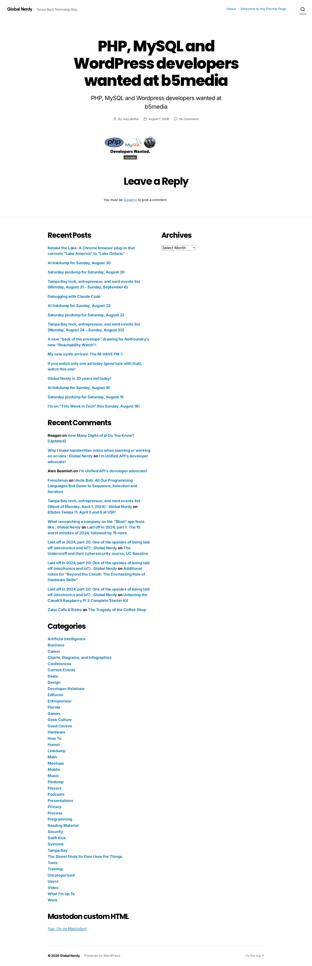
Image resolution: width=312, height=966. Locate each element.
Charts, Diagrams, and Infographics (80, 657)
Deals (53, 676)
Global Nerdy (19, 9)
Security (55, 831)
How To (54, 738)
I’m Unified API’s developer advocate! (113, 471)
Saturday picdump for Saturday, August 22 (86, 315)
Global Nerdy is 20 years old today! (79, 378)
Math (52, 757)
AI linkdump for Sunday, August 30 (79, 263)
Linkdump (57, 751)
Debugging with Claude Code (74, 296)
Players (55, 788)
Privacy (55, 806)
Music (53, 775)
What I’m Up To (61, 894)
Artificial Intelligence (67, 639)
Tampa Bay (58, 850)
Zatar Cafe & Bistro (65, 609)
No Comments (188, 119)
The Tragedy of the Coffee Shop (117, 609)
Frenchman (58, 480)
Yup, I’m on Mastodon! (67, 928)
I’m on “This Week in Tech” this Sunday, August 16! (94, 406)
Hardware (56, 732)
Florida (54, 707)
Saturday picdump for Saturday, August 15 (86, 397)
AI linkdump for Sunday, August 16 (79, 387)
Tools (53, 863)
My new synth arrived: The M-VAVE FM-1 (85, 354)
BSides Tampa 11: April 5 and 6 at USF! (82, 512)
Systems (56, 844)
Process (55, 813)
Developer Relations (66, 688)
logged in (130, 200)
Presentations (60, 800)
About (231, 9)
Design (54, 682)
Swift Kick (57, 838)
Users (53, 881)
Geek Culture (60, 719)
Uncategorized (61, 875)
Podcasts (56, 794)
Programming (60, 819)
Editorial (55, 695)
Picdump (56, 782)
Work (52, 900)
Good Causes (60, 726)
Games (54, 713)
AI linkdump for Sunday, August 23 (79, 305)
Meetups (56, 763)
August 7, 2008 (159, 119)
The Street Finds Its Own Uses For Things (85, 856)
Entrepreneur (60, 701)
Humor (54, 744)
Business (56, 645)
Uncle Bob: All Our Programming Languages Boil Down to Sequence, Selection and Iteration (92, 486)
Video (53, 887)
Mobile (54, 769)
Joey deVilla (130, 119)
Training (55, 869)
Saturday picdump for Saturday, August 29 (86, 272)
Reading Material (63, 825)
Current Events (61, 670)
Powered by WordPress (102, 956)
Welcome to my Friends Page (263, 9)
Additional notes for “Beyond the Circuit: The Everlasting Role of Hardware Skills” (96, 574)
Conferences (59, 664)
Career (54, 651)
